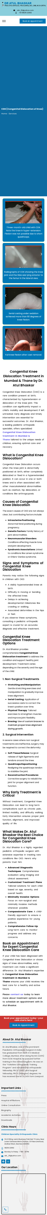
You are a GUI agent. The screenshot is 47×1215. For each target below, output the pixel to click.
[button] (5, 209)
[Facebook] (3, 1161)
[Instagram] (8, 1161)
